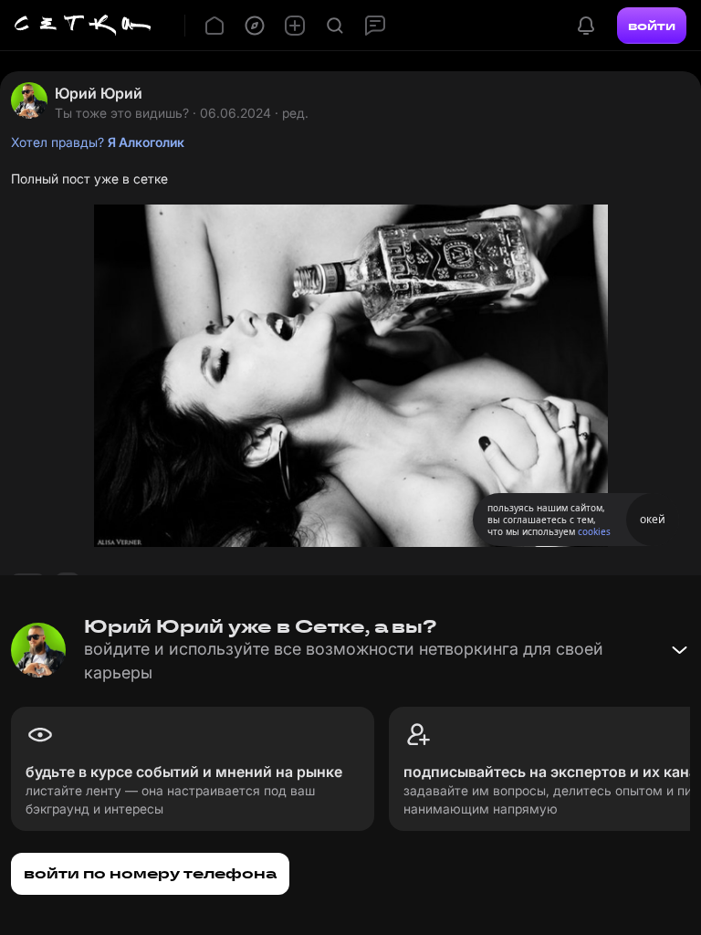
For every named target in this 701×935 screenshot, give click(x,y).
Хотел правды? (97, 142)
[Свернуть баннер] (679, 650)
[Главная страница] (83, 26)
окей (652, 519)
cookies (594, 531)
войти (651, 25)
